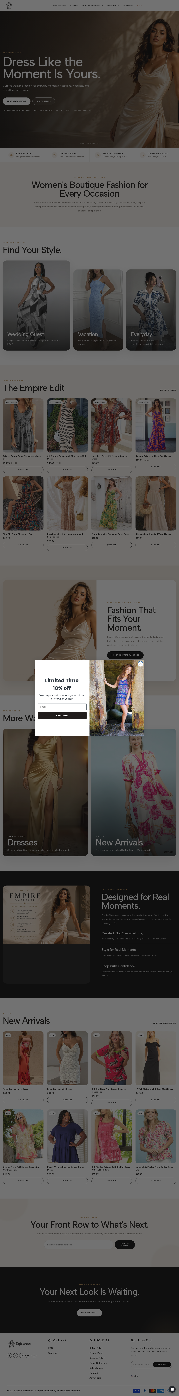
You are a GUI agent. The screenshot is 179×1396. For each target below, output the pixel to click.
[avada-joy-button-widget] (172, 1389)
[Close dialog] (140, 663)
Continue (62, 715)
